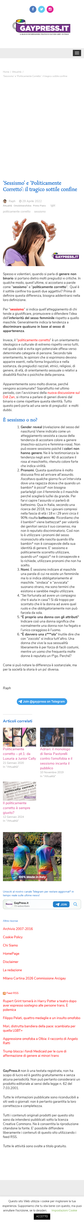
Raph (12, 201)
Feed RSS (12, 993)
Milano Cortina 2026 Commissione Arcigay (34, 978)
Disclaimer (10, 962)
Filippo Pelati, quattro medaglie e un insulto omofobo (41, 1018)
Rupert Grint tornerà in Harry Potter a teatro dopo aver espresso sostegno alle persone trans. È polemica (39, 1005)
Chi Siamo (10, 945)
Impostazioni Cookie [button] (64, 1210)
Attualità (7, 205)
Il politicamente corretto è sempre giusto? (16, 808)
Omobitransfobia (22, 205)
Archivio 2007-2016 (18, 929)
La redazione (12, 970)
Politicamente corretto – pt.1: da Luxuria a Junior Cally (19, 754)
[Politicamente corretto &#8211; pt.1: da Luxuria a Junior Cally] (19, 737)
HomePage (11, 953)
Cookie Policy (13, 937)
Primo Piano (39, 205)
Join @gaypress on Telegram (44, 701)
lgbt (53, 205)
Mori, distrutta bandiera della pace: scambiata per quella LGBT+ (39, 1028)
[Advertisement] (42, 123)
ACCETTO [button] (42, 1216)
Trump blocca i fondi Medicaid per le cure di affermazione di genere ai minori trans (34, 1053)
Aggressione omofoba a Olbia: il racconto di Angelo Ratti (40, 1041)
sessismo (40, 212)
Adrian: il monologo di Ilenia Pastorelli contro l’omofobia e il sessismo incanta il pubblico (56, 758)
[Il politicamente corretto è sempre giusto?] (19, 791)
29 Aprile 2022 (32, 201)
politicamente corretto (16, 212)
